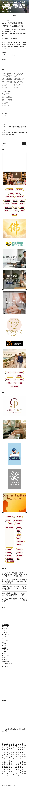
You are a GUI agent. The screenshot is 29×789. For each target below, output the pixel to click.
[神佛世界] (14, 229)
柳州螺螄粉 (20, 555)
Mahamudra (10, 376)
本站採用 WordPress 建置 (8, 785)
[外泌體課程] (14, 179)
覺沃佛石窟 (8, 210)
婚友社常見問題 (14, 386)
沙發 (3, 638)
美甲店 (18, 538)
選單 (15, 15)
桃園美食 (7, 203)
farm (10, 20)
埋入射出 (8, 372)
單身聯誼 (8, 379)
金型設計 (4, 644)
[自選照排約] (14, 280)
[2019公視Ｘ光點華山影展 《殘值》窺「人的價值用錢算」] (8, 79)
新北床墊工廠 (5, 655)
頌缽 (16, 207)
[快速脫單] (14, 359)
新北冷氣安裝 (5, 634)
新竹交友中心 (5, 667)
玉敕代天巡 (14, 214)
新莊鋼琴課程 (10, 517)
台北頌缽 (4, 731)
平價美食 (19, 552)
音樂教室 (4, 628)
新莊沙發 (4, 636)
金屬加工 (4, 630)
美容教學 (15, 200)
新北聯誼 (19, 549)
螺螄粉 (22, 210)
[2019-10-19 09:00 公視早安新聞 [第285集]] (19, 79)
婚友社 (20, 383)
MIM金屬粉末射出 (7, 663)
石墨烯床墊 (7, 200)
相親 (3, 657)
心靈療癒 (21, 372)
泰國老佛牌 (5, 649)
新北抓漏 (4, 646)
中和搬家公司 (20, 196)
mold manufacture (6, 661)
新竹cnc (4, 665)
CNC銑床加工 (6, 626)
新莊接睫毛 (19, 544)
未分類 (5, 113)
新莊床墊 (4, 632)
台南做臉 (22, 203)
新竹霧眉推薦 (13, 729)
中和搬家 (11, 193)
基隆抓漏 (22, 207)
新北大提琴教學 (10, 561)
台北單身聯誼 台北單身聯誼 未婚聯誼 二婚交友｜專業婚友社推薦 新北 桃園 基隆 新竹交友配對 (13, 6)
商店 (14, 372)
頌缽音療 (19, 527)
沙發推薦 (9, 549)
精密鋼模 (9, 555)
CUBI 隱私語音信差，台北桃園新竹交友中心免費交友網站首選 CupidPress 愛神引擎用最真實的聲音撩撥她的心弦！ (14, 588)
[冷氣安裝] (14, 453)
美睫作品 (19, 535)
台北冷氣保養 (19, 189)
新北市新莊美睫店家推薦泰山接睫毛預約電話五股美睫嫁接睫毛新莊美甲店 (14, 46)
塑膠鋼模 (9, 552)
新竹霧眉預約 (5, 729)
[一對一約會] (14, 258)
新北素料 (4, 659)
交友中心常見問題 (18, 520)
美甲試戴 (15, 210)
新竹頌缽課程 (10, 189)
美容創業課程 (8, 207)
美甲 (3, 653)
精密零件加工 (5, 625)
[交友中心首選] (14, 405)
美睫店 (18, 530)
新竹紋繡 (19, 729)
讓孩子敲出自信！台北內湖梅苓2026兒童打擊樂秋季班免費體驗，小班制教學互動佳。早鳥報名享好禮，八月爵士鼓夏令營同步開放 (14, 574)
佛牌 (3, 642)
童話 (14, 379)
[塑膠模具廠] (14, 302)
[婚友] (14, 327)
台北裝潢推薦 (10, 558)
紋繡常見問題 (20, 541)
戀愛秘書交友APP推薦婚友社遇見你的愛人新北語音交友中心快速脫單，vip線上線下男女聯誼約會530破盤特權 (14, 581)
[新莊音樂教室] (14, 429)
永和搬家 (22, 200)
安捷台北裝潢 (19, 376)
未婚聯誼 (9, 383)
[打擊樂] (14, 243)
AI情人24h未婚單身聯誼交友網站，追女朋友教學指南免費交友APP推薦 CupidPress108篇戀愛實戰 (14, 600)
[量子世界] (14, 502)
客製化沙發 (14, 203)
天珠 (15, 383)
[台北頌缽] (14, 478)
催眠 (18, 558)
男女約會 (17, 523)
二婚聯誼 (21, 379)
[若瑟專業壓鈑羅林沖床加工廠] (14, 344)
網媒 (5, 116)
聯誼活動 (8, 520)
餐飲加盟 (18, 193)
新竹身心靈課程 (10, 196)
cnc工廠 (4, 648)
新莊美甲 (19, 533)
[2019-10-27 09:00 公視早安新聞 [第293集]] (8, 97)
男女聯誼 (19, 517)
